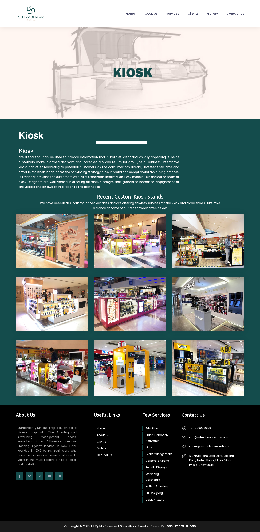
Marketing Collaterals (153, 477)
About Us (151, 13)
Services (172, 13)
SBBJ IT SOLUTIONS (181, 526)
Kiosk (149, 447)
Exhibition (152, 428)
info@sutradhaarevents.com (208, 437)
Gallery (212, 13)
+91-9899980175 (200, 428)
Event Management (159, 454)
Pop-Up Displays (156, 467)
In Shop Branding (157, 486)
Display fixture (155, 500)
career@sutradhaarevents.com (210, 446)
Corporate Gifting (157, 461)
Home (130, 13)
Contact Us (235, 13)
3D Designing (154, 493)
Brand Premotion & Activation (158, 438)
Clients (193, 13)
